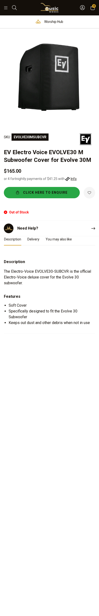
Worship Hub (53, 22)
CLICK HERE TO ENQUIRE (45, 192)
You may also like (59, 239)
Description (12, 239)
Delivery (33, 239)
